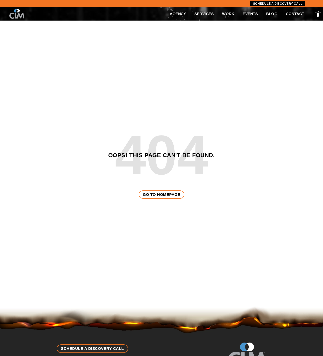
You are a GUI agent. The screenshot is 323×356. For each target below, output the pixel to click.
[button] (318, 14)
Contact (295, 14)
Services (204, 14)
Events (250, 14)
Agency (178, 14)
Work (228, 14)
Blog (271, 14)
